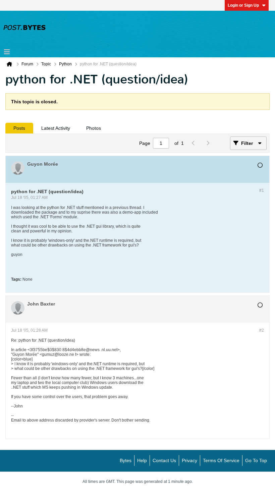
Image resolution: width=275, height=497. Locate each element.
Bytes (125, 460)
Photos (93, 128)
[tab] (19, 128)
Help (142, 460)
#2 (261, 330)
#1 (261, 190)
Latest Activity (55, 128)
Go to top (256, 460)
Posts (19, 128)
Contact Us (164, 460)
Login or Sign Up (243, 5)
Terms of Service (221, 460)
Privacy (189, 460)
